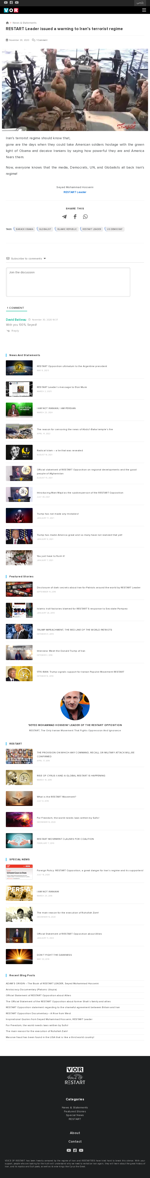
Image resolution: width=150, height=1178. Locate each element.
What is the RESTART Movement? (56, 796)
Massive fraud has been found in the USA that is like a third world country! (50, 1037)
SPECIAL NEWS (19, 859)
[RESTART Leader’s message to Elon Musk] (19, 389)
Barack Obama (24, 229)
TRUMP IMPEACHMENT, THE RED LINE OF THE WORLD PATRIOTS (74, 629)
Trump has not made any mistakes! (58, 513)
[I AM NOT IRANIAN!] (19, 893)
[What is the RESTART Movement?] (19, 798)
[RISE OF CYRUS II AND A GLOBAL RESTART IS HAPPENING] (19, 777)
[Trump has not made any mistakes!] (19, 515)
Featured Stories (21, 576)
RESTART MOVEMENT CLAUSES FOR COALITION (65, 839)
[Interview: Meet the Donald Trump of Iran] (19, 652)
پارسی (140, 3)
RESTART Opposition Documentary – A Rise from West (38, 1013)
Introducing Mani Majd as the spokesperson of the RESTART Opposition (80, 492)
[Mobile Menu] (144, 10)
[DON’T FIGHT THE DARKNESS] (19, 956)
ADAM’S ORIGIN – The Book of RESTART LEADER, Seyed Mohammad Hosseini (52, 983)
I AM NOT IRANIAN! (48, 891)
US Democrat (114, 229)
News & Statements (25, 22)
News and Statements (24, 355)
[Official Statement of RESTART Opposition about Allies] (19, 935)
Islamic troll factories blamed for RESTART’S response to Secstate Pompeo (82, 608)
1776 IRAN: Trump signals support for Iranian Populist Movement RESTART (80, 671)
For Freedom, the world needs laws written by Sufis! (68, 817)
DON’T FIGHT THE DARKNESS (54, 954)
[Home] (7, 22)
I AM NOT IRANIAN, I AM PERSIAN (56, 408)
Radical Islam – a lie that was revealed (60, 450)
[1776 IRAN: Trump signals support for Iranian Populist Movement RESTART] (19, 673)
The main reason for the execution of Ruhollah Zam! (68, 912)
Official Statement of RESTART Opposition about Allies (69, 933)
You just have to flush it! (51, 556)
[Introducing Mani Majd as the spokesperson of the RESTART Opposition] (19, 494)
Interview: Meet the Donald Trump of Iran (61, 650)
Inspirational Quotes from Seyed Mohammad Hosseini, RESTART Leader (49, 1019)
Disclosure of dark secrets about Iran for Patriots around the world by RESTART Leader (89, 587)
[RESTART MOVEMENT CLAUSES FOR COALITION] (19, 840)
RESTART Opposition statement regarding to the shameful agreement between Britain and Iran (63, 1007)
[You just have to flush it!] (19, 557)
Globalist (45, 229)
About (75, 1133)
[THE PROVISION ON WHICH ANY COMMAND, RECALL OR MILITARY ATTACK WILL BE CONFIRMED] (19, 756)
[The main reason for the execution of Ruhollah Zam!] (19, 914)
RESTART (15, 743)
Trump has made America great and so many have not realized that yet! (79, 535)
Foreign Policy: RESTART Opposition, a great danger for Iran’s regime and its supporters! (90, 870)
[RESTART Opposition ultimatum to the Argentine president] (19, 367)
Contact (75, 1141)
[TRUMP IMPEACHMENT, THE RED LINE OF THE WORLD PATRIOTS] (19, 631)
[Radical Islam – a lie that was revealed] (19, 452)
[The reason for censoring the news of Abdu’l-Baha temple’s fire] (19, 431)
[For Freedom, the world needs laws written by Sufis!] (19, 819)
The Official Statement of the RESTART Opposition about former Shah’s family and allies (58, 1001)
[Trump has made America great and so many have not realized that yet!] (19, 536)
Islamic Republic (67, 229)
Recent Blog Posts (22, 975)
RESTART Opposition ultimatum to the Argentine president (72, 366)
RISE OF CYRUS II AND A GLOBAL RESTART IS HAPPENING (71, 775)
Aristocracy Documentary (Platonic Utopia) (31, 989)
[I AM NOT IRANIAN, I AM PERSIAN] (19, 410)
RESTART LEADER (92, 229)
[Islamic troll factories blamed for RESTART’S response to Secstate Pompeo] (19, 610)
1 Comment (42, 40)
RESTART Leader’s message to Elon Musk (62, 387)
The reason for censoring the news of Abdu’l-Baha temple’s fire (75, 429)
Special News (75, 1115)
